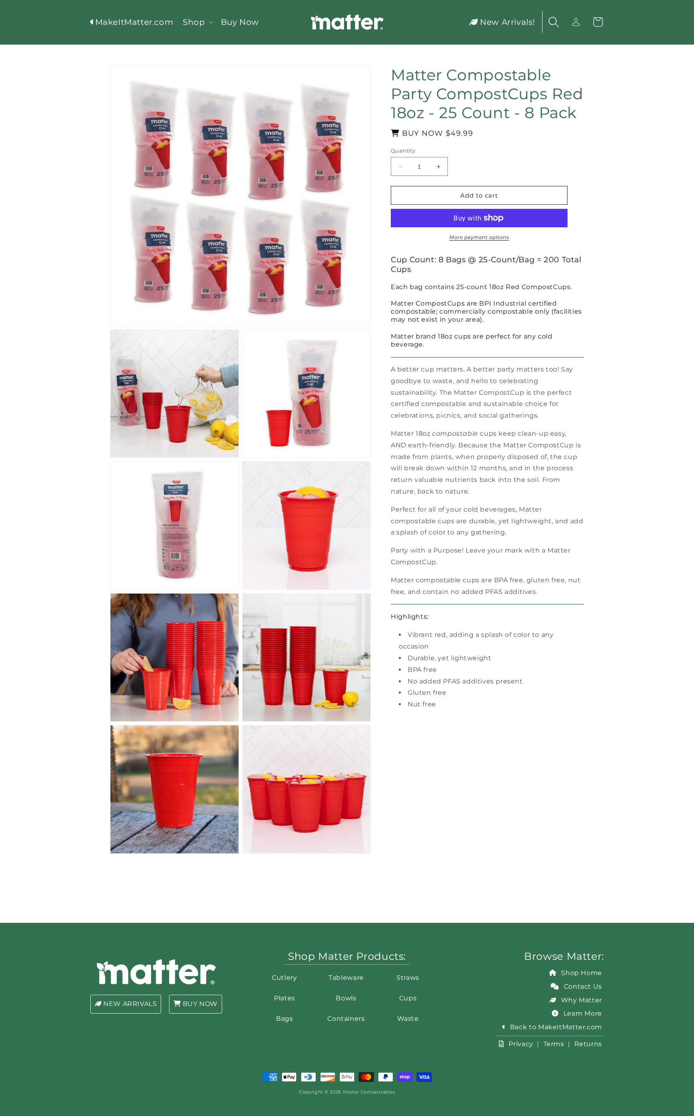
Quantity (403, 150)
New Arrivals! (506, 22)
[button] (197, 22)
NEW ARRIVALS (129, 1004)
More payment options (479, 237)
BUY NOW (199, 1004)
